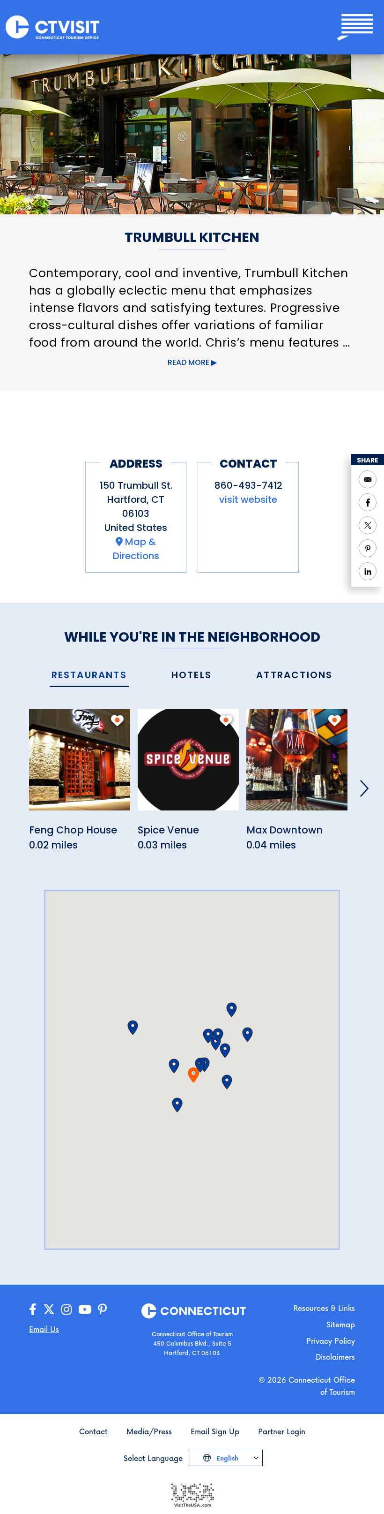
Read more (188, 362)
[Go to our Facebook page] (33, 1309)
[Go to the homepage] (52, 26)
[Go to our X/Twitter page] (49, 1309)
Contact (93, 1431)
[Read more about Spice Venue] (188, 765)
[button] (174, 1066)
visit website (248, 499)
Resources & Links (324, 1308)
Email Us (44, 1329)
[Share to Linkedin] (368, 571)
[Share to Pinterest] (368, 548)
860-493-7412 (248, 485)
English (226, 1458)
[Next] (364, 788)
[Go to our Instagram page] (66, 1309)
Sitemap (340, 1324)
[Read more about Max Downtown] (296, 765)
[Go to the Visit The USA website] (192, 1494)
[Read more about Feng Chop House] (79, 765)
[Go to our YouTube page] (84, 1309)
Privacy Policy (330, 1341)
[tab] (89, 675)
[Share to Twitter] (368, 525)
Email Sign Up (215, 1431)
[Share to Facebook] (368, 502)
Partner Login (281, 1431)
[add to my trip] (117, 720)
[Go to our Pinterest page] (102, 1309)
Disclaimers (335, 1357)
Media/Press (149, 1431)
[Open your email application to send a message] (368, 479)
